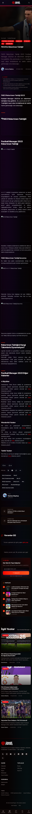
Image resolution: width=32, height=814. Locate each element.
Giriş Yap (19, 768)
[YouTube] (10, 754)
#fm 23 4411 (5, 484)
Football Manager (12, 38)
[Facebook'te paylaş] (12, 470)
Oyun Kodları (4, 775)
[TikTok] (14, 754)
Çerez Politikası (27, 793)
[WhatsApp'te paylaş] (16, 470)
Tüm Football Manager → (24, 629)
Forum (19, 766)
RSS (20, 805)
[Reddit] (26, 754)
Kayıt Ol (19, 770)
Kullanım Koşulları (5, 795)
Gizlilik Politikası (5, 793)
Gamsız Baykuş (13, 496)
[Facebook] (18, 754)
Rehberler (9, 43)
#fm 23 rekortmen (6, 475)
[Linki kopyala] (20, 470)
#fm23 (15, 475)
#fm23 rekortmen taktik (8, 487)
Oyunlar (26, 41)
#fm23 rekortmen (6, 481)
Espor (2, 770)
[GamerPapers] (16, 3)
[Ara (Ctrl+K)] (29, 2)
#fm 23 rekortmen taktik (8, 478)
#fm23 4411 (16, 481)
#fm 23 (18, 478)
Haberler (19, 41)
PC (3, 43)
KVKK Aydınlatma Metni (16, 793)
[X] (2, 754)
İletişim (3, 784)
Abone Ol (16, 573)
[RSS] (2, 758)
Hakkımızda (4, 782)
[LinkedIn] (22, 754)
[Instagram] (6, 754)
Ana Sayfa (3, 38)
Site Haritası (14, 805)
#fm (23, 481)
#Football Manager (15, 484)
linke (29, 389)
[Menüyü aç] (3, 2)
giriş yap (25, 542)
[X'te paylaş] (8, 470)
